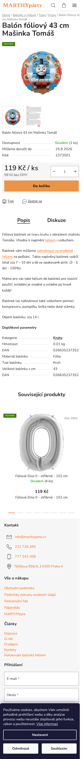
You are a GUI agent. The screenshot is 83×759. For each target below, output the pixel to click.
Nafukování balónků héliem (25, 655)
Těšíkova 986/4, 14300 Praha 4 (38, 566)
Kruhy (57, 338)
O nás (8, 639)
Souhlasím (59, 748)
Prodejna (11, 644)
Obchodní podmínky (19, 588)
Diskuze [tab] (56, 220)
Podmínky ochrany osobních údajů (30, 594)
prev (4, 434)
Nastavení (40, 735)
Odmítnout (20, 748)
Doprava (10, 634)
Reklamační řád (16, 601)
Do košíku (41, 186)
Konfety (10, 650)
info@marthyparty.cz (30, 536)
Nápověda (12, 607)
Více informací (47, 724)
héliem (50, 240)
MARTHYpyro (15, 614)
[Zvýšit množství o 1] (75, 171)
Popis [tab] (23, 220)
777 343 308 (25, 556)
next (78, 434)
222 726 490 (25, 546)
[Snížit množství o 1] (54, 171)
